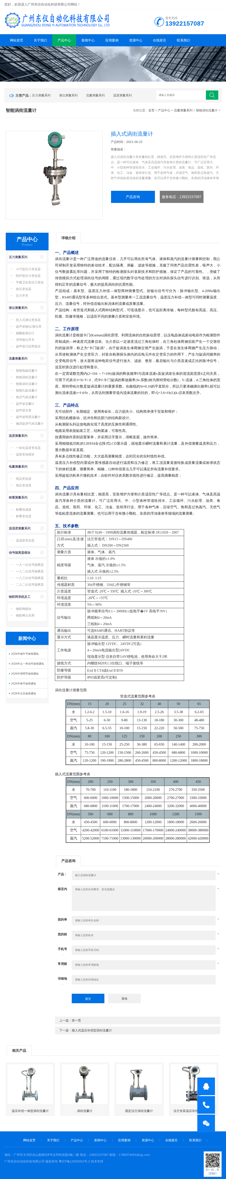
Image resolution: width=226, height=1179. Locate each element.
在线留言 (159, 40)
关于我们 (40, 40)
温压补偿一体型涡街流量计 (30, 1111)
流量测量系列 (95, 95)
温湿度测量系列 (19, 528)
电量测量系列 (18, 466)
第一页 (76, 1020)
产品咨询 (133, 197)
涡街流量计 (84, 1111)
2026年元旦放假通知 (23, 693)
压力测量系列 (41, 95)
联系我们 (183, 40)
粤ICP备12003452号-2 (74, 1161)
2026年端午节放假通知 (25, 653)
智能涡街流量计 (207, 110)
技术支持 (97, 1161)
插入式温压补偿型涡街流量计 (92, 1030)
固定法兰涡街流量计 (139, 1111)
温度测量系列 (122, 95)
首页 (151, 110)
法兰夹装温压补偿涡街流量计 (193, 1111)
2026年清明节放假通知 (25, 673)
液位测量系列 (68, 95)
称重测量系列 (18, 497)
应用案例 (112, 40)
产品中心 (64, 40)
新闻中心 (88, 40)
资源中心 (135, 40)
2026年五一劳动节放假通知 (27, 663)
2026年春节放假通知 (23, 683)
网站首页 (16, 40)
